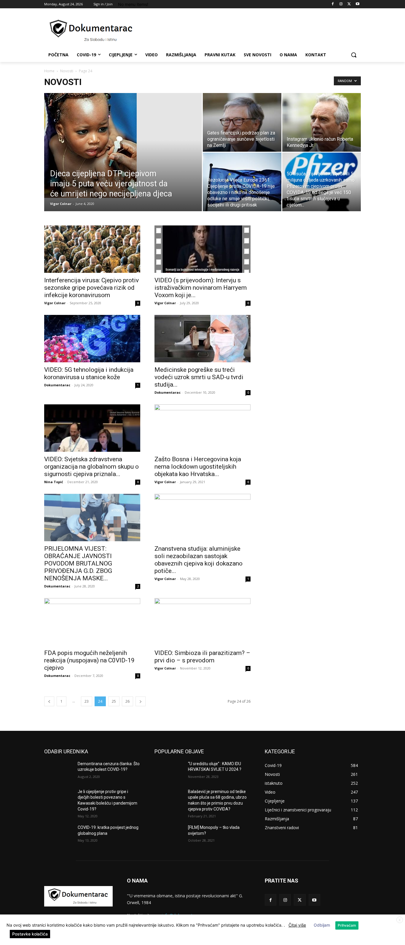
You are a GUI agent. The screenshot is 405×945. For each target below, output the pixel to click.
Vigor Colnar (60, 203)
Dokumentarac (57, 385)
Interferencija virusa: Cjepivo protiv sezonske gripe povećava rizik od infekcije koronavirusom (91, 288)
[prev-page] (49, 701)
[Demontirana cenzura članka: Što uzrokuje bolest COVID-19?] (58, 771)
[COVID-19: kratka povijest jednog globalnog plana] (58, 835)
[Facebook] (332, 4)
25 (114, 701)
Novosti (66, 70)
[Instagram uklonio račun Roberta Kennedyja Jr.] (321, 122)
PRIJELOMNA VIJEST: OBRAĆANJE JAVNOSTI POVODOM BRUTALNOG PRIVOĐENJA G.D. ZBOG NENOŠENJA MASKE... (78, 563)
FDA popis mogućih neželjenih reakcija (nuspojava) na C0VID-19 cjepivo (89, 660)
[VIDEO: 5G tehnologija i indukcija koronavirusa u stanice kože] (92, 338)
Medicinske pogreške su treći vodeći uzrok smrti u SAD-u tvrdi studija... (198, 377)
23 (86, 701)
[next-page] (140, 701)
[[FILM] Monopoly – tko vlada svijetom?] (168, 835)
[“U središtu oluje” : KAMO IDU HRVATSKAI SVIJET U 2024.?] (168, 771)
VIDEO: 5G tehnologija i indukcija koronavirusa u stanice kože (88, 373)
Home (49, 70)
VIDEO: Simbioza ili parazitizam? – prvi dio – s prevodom (202, 656)
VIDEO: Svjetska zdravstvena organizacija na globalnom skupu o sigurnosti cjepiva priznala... (91, 467)
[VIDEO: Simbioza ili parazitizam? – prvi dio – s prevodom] (202, 622)
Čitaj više (297, 925)
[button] (354, 55)
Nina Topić (53, 482)
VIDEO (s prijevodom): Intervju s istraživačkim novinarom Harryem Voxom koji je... (200, 288)
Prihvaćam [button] (347, 925)
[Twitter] (349, 4)
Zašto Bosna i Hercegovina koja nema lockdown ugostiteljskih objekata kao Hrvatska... (197, 467)
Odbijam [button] (322, 925)
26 (127, 701)
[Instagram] (341, 4)
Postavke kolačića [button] (30, 933)
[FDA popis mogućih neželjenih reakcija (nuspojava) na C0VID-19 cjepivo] (92, 622)
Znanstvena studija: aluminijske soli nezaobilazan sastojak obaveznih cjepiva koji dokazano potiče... (198, 559)
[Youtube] (357, 4)
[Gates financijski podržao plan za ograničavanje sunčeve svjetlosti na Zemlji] (242, 122)
